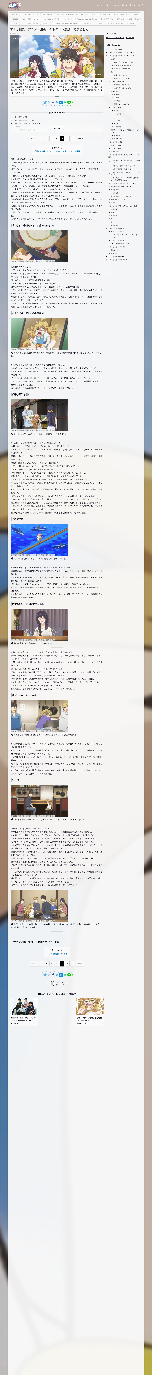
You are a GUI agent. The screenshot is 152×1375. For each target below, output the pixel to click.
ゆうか (116, 111)
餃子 (112, 219)
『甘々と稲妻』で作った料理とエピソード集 (122, 206)
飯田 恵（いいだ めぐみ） (122, 78)
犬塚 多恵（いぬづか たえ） (123, 69)
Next (79, 138)
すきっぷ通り (115, 151)
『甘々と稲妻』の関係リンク (117, 260)
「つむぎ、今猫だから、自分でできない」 (124, 183)
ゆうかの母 (117, 114)
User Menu (115, 5)
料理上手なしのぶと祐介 (119, 199)
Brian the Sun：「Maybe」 (123, 244)
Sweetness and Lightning (116, 37)
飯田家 (113, 72)
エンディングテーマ (117, 240)
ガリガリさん (118, 139)
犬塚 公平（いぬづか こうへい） (29, 130)
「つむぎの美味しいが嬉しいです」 (122, 169)
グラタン (114, 215)
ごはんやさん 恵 (116, 145)
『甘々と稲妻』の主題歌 (116, 228)
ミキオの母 (117, 127)
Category (101, 5)
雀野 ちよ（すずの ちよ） (122, 104)
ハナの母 (117, 120)
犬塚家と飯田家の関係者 (119, 81)
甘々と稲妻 (130, 37)
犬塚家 (18, 127)
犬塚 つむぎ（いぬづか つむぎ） (124, 65)
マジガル (117, 135)
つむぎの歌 (114, 193)
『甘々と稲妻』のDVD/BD (116, 257)
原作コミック (115, 250)
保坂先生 (117, 101)
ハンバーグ (114, 212)
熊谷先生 (117, 94)
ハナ (115, 117)
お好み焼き (114, 225)
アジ (112, 222)
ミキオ (116, 123)
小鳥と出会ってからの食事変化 (121, 186)
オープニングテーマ (117, 232)
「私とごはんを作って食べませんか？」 (124, 166)
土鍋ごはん (114, 209)
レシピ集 (114, 253)
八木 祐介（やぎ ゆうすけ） (123, 85)
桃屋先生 (117, 98)
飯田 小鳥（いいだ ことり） (123, 75)
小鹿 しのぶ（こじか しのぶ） (123, 88)
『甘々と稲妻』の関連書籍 (116, 247)
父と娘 (113, 203)
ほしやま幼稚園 (116, 107)
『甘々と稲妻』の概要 (20, 117)
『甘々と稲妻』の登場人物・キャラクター (26, 123)
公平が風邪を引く (117, 190)
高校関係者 (114, 91)
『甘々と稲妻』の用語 (115, 142)
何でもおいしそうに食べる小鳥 (121, 196)
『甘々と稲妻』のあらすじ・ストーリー (26, 120)
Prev (34, 138)
